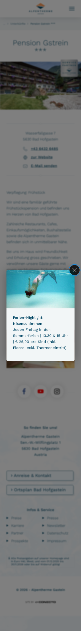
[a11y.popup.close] (75, 270)
